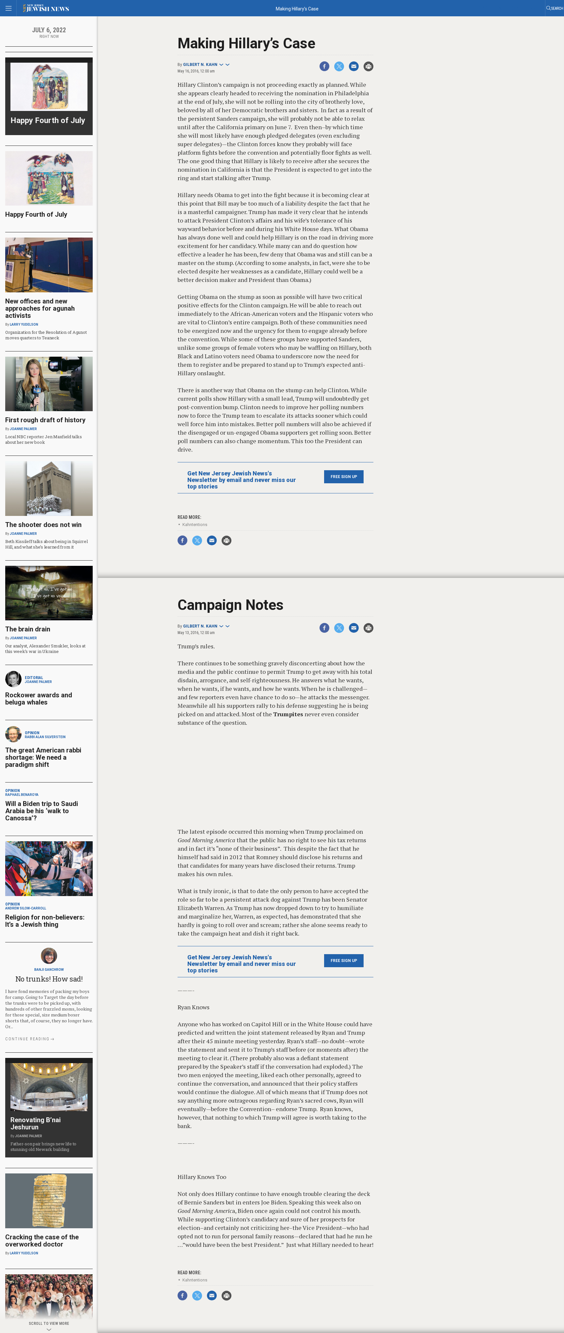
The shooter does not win (43, 525)
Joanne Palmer (23, 429)
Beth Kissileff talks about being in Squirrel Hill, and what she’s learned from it (46, 544)
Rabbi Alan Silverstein (45, 737)
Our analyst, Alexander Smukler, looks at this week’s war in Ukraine (45, 648)
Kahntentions (194, 524)
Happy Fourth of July (47, 120)
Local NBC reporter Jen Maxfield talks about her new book (43, 439)
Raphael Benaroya (22, 795)
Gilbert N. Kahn (200, 64)
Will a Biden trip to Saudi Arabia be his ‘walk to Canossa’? (41, 811)
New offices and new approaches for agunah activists (40, 308)
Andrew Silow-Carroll (25, 908)
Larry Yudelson (24, 324)
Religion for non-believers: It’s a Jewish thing (45, 920)
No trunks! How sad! (49, 979)
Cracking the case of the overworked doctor (42, 1240)
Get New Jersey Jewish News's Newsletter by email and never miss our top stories (241, 480)
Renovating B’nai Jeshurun (35, 1123)
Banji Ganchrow (49, 969)
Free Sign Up (344, 476)
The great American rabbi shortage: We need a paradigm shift (43, 757)
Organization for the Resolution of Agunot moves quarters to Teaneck (45, 335)
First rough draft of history (45, 420)
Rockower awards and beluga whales (38, 698)
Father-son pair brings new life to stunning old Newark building (43, 1146)
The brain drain (27, 629)
